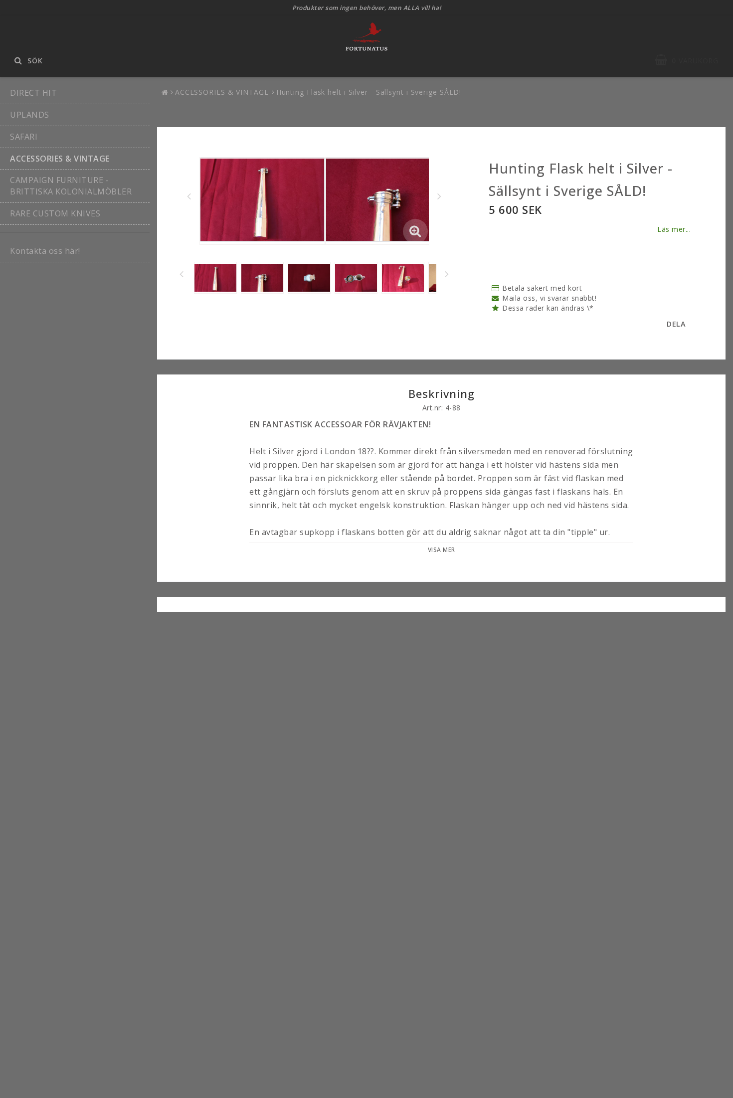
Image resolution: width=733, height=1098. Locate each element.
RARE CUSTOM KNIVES (55, 213)
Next (439, 195)
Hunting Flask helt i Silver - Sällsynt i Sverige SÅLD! (369, 92)
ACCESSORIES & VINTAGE (60, 158)
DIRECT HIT (33, 92)
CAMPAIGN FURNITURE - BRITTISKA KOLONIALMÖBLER (71, 186)
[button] (691, 60)
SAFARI (23, 136)
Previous (189, 195)
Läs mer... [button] (674, 229)
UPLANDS (29, 114)
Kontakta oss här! (45, 250)
